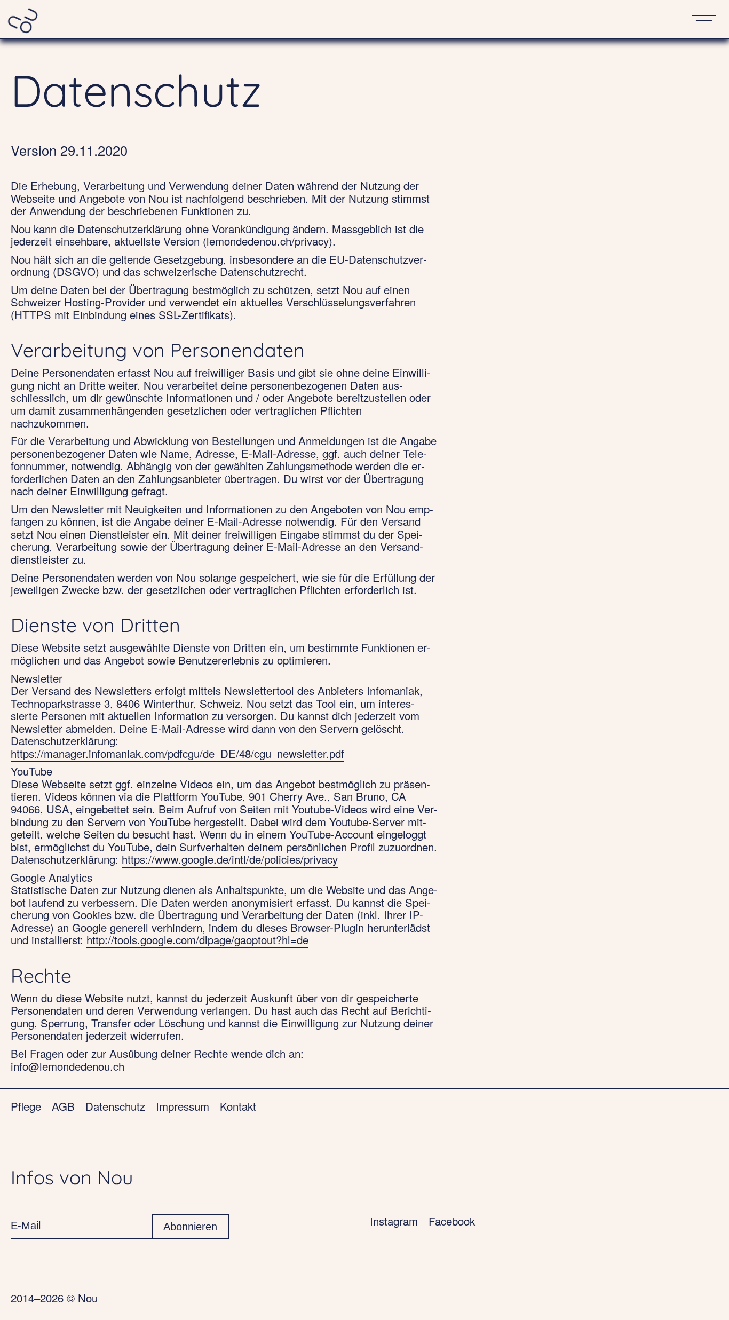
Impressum (182, 1106)
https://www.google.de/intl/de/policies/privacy (230, 859)
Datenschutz (115, 1106)
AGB (63, 1106)
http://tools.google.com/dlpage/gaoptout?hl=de (197, 939)
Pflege (26, 1106)
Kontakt (238, 1106)
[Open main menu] (704, 19)
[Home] (23, 19)
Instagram (394, 1221)
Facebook (452, 1221)
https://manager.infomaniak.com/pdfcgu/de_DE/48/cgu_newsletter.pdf (177, 753)
